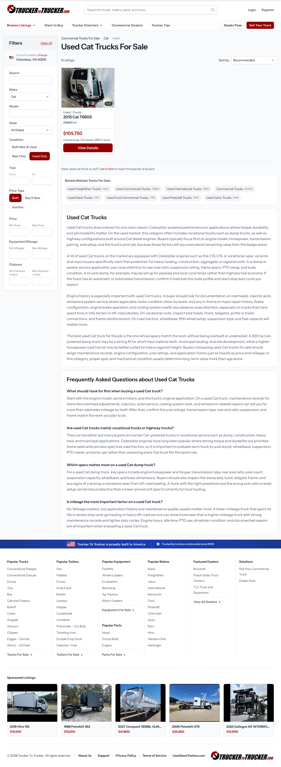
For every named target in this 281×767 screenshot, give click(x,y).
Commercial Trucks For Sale (80, 38)
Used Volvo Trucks (222, 198)
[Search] (213, 10)
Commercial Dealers (127, 25)
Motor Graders (112, 601)
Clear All (46, 43)
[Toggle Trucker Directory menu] (101, 25)
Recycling (108, 588)
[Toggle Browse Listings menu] (34, 25)
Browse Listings (19, 25)
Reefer (61, 594)
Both (15, 198)
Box (9, 594)
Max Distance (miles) (40, 272)
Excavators (109, 582)
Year (12, 168)
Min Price (15, 225)
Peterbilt (154, 607)
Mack (151, 569)
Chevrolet (154, 613)
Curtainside (64, 613)
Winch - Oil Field (18, 645)
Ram (151, 626)
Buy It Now (32, 198)
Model (13, 106)
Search (14, 73)
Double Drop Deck (69, 639)
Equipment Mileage (23, 242)
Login (252, 10)
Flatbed (61, 575)
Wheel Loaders (112, 575)
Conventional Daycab (21, 575)
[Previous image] (65, 88)
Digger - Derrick (18, 639)
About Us (85, 756)
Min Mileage (16, 248)
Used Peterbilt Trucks (180, 198)
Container (63, 620)
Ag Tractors (110, 594)
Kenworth (154, 594)
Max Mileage (39, 248)
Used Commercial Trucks (138, 189)
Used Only (39, 156)
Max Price (38, 225)
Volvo (151, 582)
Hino (151, 633)
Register (268, 10)
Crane (11, 613)
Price (13, 219)
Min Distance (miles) (17, 272)
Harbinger (154, 645)
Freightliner (156, 575)
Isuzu (151, 620)
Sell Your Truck (260, 25)
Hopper (61, 607)
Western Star (157, 639)
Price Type (16, 191)
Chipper (12, 633)
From (12, 174)
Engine (107, 645)
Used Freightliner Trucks (88, 189)
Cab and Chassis (18, 601)
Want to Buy (53, 25)
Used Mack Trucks (84, 198)
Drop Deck (63, 588)
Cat (106, 38)
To (33, 174)
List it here (106, 169)
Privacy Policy (126, 756)
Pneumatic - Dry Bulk (71, 626)
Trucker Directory (85, 25)
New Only (19, 156)
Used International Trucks (188, 189)
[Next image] (110, 88)
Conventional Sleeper (22, 569)
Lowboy (61, 601)
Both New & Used (24, 147)
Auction (17, 207)
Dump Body (110, 639)
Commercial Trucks (234, 189)
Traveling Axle (66, 633)
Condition (16, 140)
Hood (106, 633)
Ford (151, 601)
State (13, 123)
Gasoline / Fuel (66, 645)
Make (13, 90)
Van (59, 569)
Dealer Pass (233, 25)
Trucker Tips (160, 25)
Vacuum (12, 626)
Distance (15, 264)
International (156, 588)
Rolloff (11, 607)
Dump (11, 582)
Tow (10, 588)
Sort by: (224, 60)
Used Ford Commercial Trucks (131, 198)
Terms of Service (154, 756)
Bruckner (199, 569)
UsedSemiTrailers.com (189, 756)
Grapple (12, 620)
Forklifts (107, 569)
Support (104, 756)
